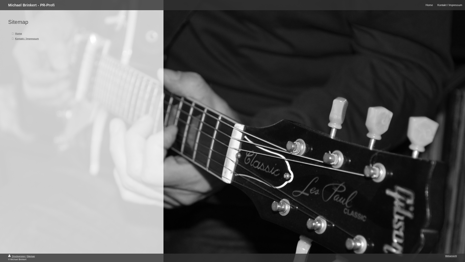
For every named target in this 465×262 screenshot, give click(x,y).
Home (18, 33)
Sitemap (31, 256)
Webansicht (451, 256)
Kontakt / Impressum (27, 38)
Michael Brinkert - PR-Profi (31, 5)
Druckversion (18, 256)
